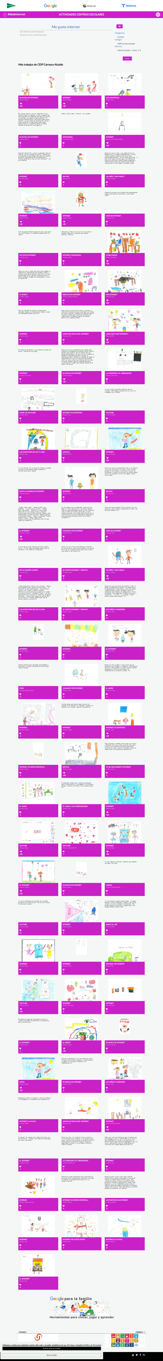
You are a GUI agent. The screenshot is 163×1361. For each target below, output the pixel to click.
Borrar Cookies (52, 1355)
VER (38, 84)
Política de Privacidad (92, 1345)
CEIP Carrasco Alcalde (126, 44)
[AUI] (38, 1340)
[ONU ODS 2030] (124, 1340)
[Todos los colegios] (119, 26)
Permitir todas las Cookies (52, 1348)
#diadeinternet (16, 14)
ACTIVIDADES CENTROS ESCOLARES (81, 14)
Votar (127, 58)
